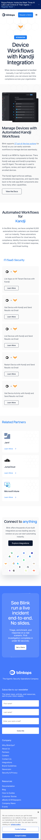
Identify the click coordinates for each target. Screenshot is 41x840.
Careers (5, 755)
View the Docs (12, 191)
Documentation (8, 786)
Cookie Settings (20, 829)
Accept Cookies (20, 836)
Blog (4, 789)
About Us (6, 749)
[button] (36, 14)
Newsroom (6, 769)
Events (5, 807)
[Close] (38, 812)
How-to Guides (8, 793)
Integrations (7, 762)
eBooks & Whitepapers (11, 800)
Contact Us (6, 759)
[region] (20, 824)
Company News (8, 803)
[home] (8, 15)
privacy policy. (16, 824)
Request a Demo (25, 15)
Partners (5, 752)
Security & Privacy (9, 773)
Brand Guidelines (9, 766)
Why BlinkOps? (8, 745)
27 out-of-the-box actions (25, 143)
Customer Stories (9, 796)
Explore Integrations (20, 543)
